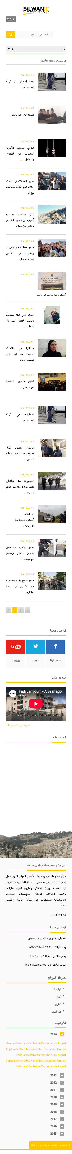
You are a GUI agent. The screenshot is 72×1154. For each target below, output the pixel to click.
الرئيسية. (61, 60)
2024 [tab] (53, 1034)
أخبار (58, 996)
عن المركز (56, 1011)
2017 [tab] (53, 1119)
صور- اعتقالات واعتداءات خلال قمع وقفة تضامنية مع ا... (20, 186)
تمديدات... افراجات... (22, 114)
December (50, 1049)
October (25, 1049)
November (37, 1049)
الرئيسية (57, 989)
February (21, 1043)
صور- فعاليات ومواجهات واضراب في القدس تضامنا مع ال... (20, 253)
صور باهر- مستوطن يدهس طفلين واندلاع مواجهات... (20, 553)
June (49, 1043)
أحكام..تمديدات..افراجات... (51, 294)
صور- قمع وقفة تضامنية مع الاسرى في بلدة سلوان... (20, 586)
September (13, 1049)
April (37, 1043)
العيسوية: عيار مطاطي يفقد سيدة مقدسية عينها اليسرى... (20, 486)
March (31, 1043)
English (11, 19)
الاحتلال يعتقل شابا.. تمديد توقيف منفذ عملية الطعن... (20, 453)
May (43, 1043)
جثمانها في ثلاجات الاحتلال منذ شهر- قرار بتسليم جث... (20, 353)
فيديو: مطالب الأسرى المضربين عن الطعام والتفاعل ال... (20, 153)
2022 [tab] (53, 1083)
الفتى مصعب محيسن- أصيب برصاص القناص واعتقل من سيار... (20, 220)
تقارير (58, 1004)
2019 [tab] (53, 1105)
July (54, 1043)
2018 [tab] (53, 1112)
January (11, 1043)
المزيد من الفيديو (20, 725)
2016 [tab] (53, 1126)
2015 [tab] (53, 1134)
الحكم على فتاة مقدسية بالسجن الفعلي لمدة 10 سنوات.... (20, 320)
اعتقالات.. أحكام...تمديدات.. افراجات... (24, 519)
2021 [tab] (53, 1090)
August (61, 1043)
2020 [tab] (53, 1097)
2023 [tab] (53, 1075)
